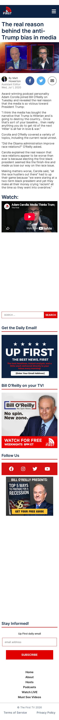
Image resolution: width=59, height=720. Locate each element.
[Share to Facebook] (29, 80)
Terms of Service (15, 712)
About (29, 677)
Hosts (29, 682)
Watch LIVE (29, 692)
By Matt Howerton (15, 79)
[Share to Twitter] (41, 80)
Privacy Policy (46, 712)
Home (29, 672)
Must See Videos (29, 697)
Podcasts (29, 687)
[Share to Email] (52, 80)
